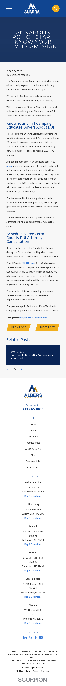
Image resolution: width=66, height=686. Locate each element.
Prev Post (18, 327)
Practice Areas (33, 442)
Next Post (47, 327)
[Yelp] (30, 637)
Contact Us (33, 467)
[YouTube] (41, 637)
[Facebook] (35, 637)
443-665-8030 (33, 409)
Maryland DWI (41, 317)
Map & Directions (33, 495)
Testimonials (33, 461)
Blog (33, 455)
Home (33, 424)
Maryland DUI (26, 317)
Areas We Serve (33, 448)
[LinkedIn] (25, 637)
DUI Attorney (28, 263)
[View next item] (20, 369)
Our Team (33, 436)
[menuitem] (19, 671)
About (33, 430)
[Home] (32, 8)
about (9, 166)
